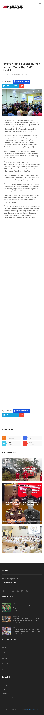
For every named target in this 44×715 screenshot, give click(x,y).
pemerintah (16, 616)
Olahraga (5, 653)
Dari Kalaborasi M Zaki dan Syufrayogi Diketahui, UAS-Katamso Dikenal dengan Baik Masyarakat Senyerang (27, 631)
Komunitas (5, 664)
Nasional (5, 658)
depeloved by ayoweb (31, 709)
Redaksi (4, 689)
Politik (4, 669)
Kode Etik (4, 693)
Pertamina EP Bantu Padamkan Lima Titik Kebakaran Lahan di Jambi (22, 470)
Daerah (4, 647)
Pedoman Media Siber (8, 698)
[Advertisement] (22, 37)
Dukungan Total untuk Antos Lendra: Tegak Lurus (26, 607)
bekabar (18, 74)
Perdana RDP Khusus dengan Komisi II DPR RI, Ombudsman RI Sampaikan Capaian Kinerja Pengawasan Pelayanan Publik (22, 540)
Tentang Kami (6, 685)
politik (14, 604)
